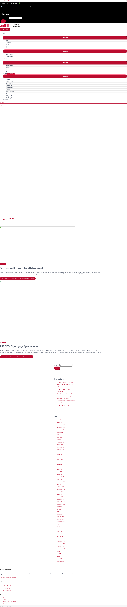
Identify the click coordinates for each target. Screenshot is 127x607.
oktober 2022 (60, 486)
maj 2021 (59, 511)
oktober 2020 (60, 519)
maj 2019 (59, 556)
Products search (5, 18)
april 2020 (59, 531)
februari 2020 (60, 536)
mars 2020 (59, 534)
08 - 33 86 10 (2, 3)
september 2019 (61, 549)
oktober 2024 (60, 449)
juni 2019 (59, 553)
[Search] (3, 21)
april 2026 (59, 420)
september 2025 (61, 429)
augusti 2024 (60, 454)
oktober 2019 (60, 546)
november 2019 (61, 544)
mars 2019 (59, 558)
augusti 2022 (60, 491)
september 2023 (61, 467)
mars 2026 (59, 422)
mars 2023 (59, 474)
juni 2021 (59, 509)
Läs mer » (18, 278)
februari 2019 (60, 561)
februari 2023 (60, 477)
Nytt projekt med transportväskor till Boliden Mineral (21, 268)
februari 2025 (60, 442)
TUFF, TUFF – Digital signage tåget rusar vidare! (19, 346)
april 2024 (59, 457)
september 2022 (61, 489)
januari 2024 (60, 459)
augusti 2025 (60, 432)
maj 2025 (59, 434)
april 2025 (59, 437)
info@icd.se (15, 3)
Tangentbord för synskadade (64, 405)
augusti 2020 (60, 524)
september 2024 (61, 452)
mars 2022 (59, 494)
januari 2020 (60, 539)
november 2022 (61, 484)
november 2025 (61, 427)
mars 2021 (59, 514)
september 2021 (61, 504)
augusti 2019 (60, 551)
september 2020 (61, 521)
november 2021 (61, 501)
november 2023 (61, 464)
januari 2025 (60, 444)
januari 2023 (60, 479)
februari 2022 (60, 496)
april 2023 (59, 472)
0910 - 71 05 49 (9, 3)
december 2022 (61, 481)
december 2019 (61, 541)
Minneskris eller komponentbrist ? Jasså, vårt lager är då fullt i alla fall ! (65, 384)
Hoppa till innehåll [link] (4, 1)
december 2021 (61, 499)
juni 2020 (59, 526)
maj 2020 (59, 529)
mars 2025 (59, 439)
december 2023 (61, 462)
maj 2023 (59, 469)
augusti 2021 (60, 506)
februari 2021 (60, 516)
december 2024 (61, 447)
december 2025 (61, 424)
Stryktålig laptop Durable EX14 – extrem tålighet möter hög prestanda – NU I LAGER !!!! (65, 396)
